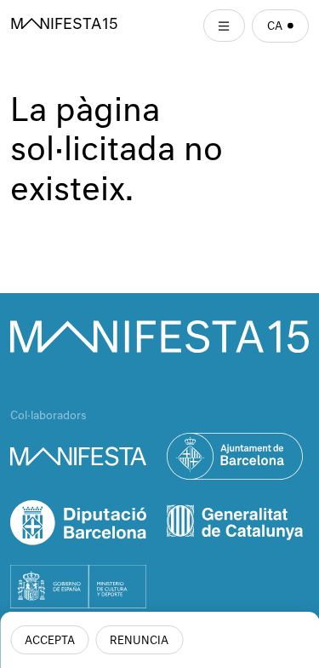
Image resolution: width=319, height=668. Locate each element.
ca (274, 26)
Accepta (50, 641)
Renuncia (139, 641)
